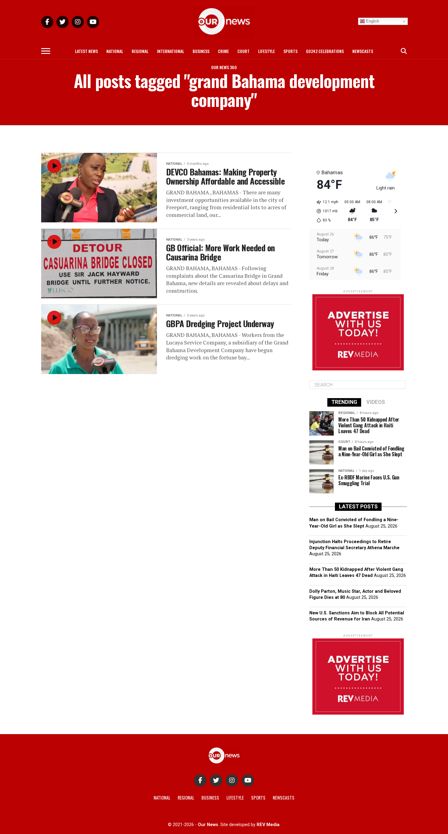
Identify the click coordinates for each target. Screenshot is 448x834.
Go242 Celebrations (325, 51)
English (372, 21)
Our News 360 (224, 67)
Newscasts (362, 51)
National (114, 51)
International (170, 51)
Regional (140, 51)
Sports (290, 51)
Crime (223, 51)
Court (243, 51)
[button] (325, 211)
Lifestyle (266, 51)
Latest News (86, 51)
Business (201, 51)
